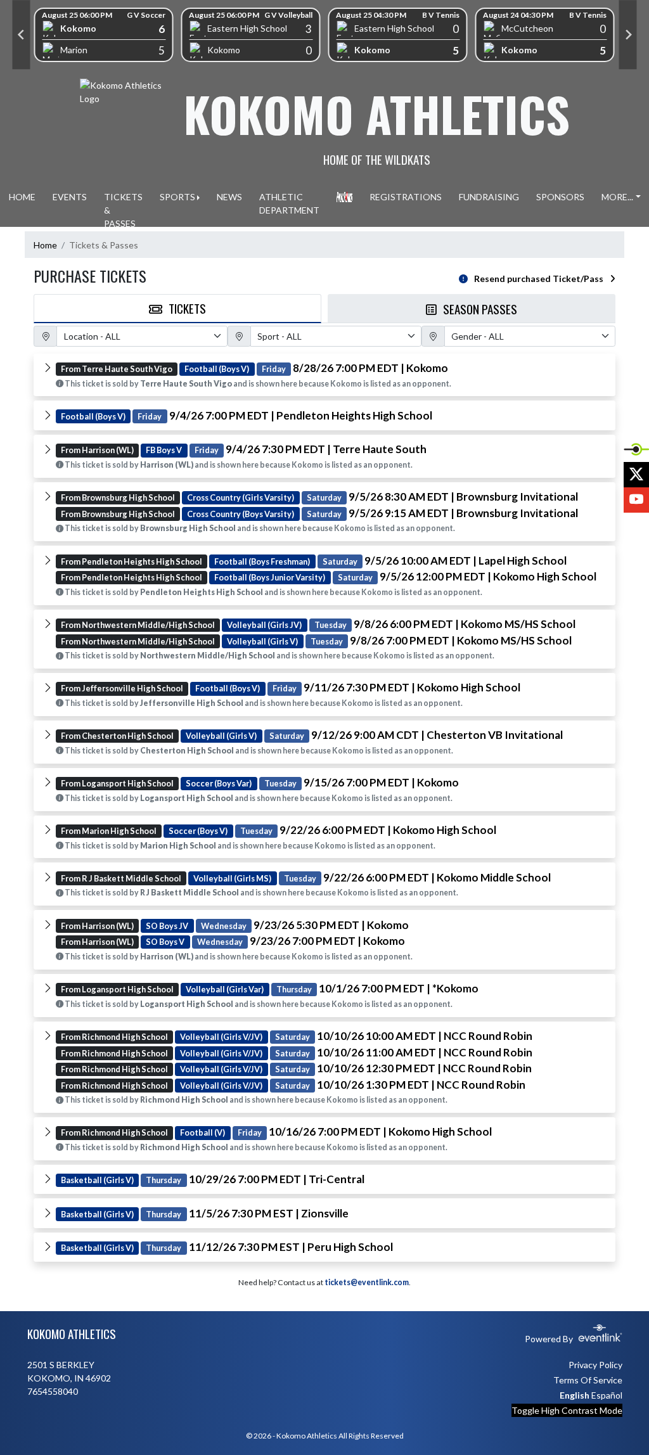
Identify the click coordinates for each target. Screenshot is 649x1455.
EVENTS (70, 196)
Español (606, 1395)
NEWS (229, 196)
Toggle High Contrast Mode (566, 1410)
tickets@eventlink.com (366, 1282)
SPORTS (177, 196)
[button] (324, 375)
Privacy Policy (595, 1364)
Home (45, 245)
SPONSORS (560, 196)
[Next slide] (628, 35)
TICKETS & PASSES (123, 210)
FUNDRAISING (489, 196)
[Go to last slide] (21, 35)
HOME (22, 196)
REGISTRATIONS (405, 196)
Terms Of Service (587, 1380)
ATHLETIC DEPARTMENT (289, 203)
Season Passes (480, 308)
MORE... (617, 196)
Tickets (187, 308)
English (574, 1395)
